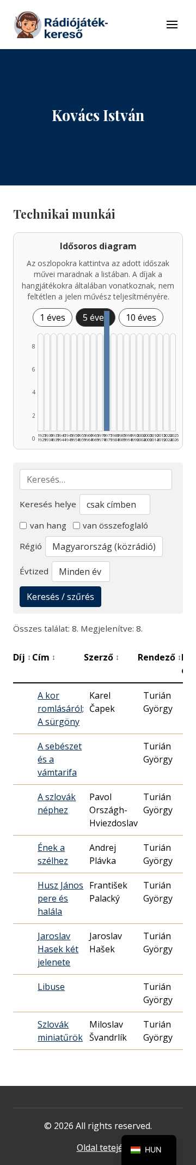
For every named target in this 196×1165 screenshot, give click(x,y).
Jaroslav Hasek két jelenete (58, 949)
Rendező (159, 657)
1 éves (52, 317)
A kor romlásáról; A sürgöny (61, 708)
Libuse (51, 987)
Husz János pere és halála (60, 898)
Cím (44, 657)
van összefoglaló (115, 525)
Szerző (101, 657)
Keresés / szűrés (60, 597)
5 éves (95, 317)
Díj (22, 657)
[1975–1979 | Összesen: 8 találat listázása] (106, 371)
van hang (48, 525)
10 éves (141, 317)
